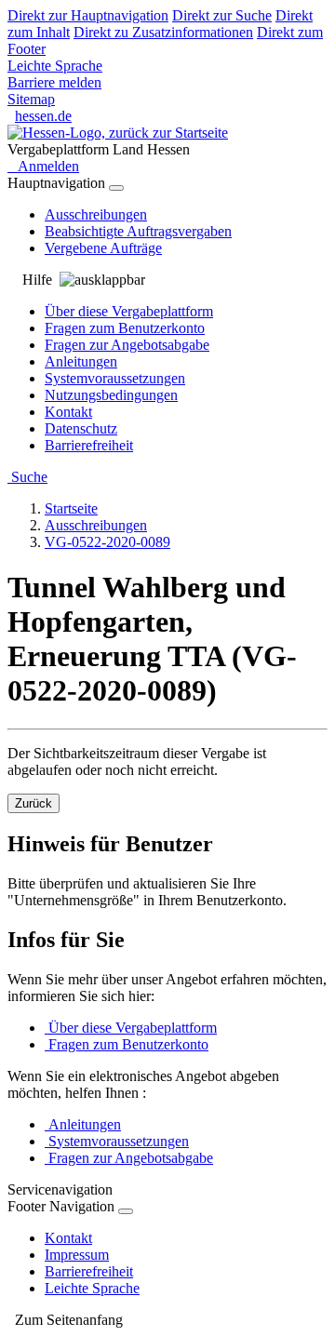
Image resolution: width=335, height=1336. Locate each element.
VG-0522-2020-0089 (107, 542)
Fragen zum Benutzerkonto (126, 1044)
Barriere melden (54, 82)
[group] (167, 280)
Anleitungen (83, 1124)
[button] (167, 1320)
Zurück (33, 803)
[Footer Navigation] (125, 1211)
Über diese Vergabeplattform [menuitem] (129, 311)
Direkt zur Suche (222, 15)
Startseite (71, 508)
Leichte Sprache (54, 65)
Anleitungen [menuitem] (81, 361)
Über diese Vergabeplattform (131, 1027)
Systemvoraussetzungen (117, 1141)
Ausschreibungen (96, 525)
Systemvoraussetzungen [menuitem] (115, 378)
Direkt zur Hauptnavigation (87, 15)
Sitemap (31, 99)
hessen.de (43, 116)
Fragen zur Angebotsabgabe (129, 1158)
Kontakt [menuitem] (68, 412)
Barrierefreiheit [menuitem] (89, 445)
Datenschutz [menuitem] (81, 428)
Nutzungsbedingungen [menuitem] (111, 395)
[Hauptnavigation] (116, 188)
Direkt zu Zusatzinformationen (163, 32)
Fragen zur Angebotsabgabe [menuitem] (127, 345)
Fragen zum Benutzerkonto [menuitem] (125, 328)
